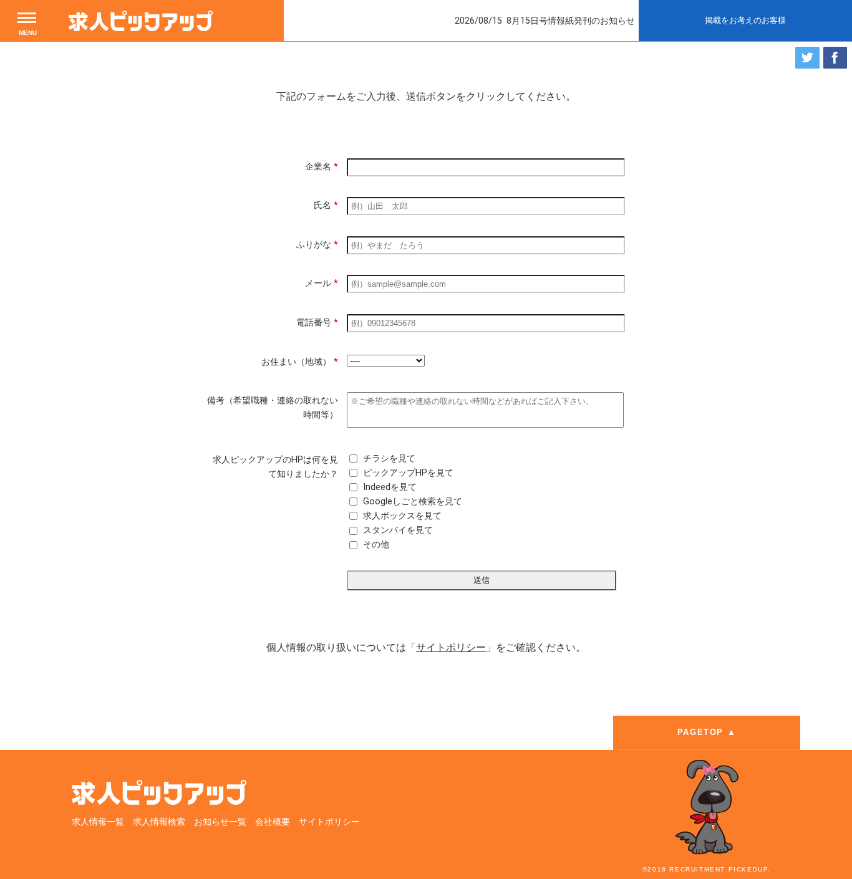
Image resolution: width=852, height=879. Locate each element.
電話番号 (317, 322)
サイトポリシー (329, 822)
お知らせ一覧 (220, 822)
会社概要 (272, 822)
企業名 (321, 166)
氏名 (326, 205)
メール (321, 283)
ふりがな (317, 244)
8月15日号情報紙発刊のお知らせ (557, 21)
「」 (451, 647)
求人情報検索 (159, 822)
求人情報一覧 (98, 822)
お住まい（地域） (299, 362)
